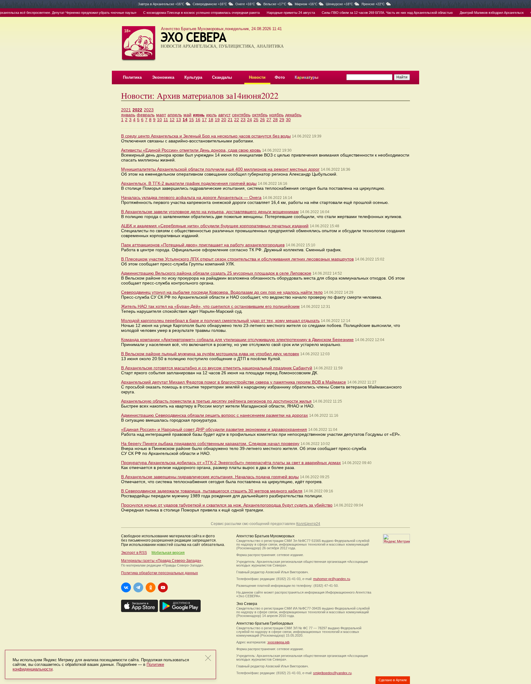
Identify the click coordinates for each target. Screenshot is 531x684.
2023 (149, 109)
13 (178, 119)
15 (191, 119)
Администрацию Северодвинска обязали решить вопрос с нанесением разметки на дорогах (214, 415)
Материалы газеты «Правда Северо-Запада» (161, 561)
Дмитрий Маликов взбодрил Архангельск (481, 12)
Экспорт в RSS (134, 553)
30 (288, 119)
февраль (146, 114)
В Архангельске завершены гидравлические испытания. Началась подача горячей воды (210, 476)
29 (281, 119)
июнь (199, 114)
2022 (137, 109)
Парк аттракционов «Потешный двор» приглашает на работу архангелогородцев (203, 244)
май (187, 114)
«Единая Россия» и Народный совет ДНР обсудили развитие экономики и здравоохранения (214, 429)
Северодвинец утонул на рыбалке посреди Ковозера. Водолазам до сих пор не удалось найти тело (222, 292)
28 (275, 119)
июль (211, 114)
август (224, 114)
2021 (126, 109)
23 (243, 119)
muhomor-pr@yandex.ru (331, 579)
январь (128, 114)
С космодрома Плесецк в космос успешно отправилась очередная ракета (191, 12)
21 (230, 119)
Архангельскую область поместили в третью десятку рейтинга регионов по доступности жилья (216, 401)
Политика (132, 77)
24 (249, 119)
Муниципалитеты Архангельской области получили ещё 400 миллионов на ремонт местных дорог (220, 169)
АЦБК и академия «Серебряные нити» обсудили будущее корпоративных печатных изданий (215, 225)
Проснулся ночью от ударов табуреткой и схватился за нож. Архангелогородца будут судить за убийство (226, 505)
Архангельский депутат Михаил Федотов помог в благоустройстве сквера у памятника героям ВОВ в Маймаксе (233, 382)
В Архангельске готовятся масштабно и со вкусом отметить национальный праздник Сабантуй (216, 367)
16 (197, 119)
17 (204, 119)
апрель (174, 114)
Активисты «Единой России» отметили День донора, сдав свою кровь (191, 150)
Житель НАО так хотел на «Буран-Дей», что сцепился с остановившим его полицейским (210, 306)
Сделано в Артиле (393, 680)
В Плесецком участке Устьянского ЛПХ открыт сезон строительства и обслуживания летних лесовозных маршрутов (237, 258)
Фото (280, 77)
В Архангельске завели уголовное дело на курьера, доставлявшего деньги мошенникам (210, 211)
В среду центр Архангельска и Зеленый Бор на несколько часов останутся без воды (206, 135)
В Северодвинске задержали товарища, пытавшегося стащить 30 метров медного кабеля (211, 490)
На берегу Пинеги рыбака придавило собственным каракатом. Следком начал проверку (210, 443)
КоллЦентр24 (308, 524)
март (161, 114)
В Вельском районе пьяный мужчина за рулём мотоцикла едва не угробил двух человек (210, 353)
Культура (193, 77)
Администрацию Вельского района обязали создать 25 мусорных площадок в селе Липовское (216, 273)
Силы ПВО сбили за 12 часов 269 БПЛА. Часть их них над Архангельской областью (377, 12)
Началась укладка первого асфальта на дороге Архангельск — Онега (191, 197)
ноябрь (276, 114)
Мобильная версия (168, 553)
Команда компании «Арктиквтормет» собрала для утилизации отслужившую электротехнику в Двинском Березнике (237, 339)
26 (262, 119)
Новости (257, 77)
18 (210, 119)
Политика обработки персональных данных (159, 573)
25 (256, 119)
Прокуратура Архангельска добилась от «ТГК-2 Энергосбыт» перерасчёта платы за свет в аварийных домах (231, 462)
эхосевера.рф (278, 642)
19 (217, 119)
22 (236, 119)
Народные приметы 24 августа (281, 12)
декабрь (293, 114)
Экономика (163, 77)
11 (165, 119)
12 (172, 119)
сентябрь (241, 114)
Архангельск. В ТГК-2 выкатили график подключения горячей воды (189, 183)
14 (185, 119)
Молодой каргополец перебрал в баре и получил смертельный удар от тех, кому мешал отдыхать (220, 320)
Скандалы (222, 77)
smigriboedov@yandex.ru (332, 673)
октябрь (260, 114)
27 (268, 119)
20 (223, 119)
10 (159, 119)
